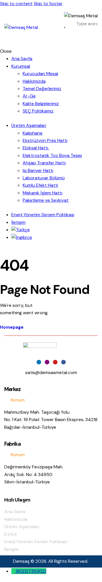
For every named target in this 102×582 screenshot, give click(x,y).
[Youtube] (55, 362)
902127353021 (31, 571)
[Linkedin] (39, 362)
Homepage (12, 327)
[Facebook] (63, 362)
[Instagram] (47, 362)
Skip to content (16, 4)
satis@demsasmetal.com (51, 372)
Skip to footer (48, 4)
